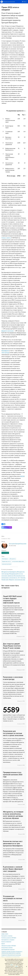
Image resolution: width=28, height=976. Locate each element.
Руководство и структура (6, 935)
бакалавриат (5, 558)
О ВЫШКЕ (4, 932)
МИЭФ (22, 476)
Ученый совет (5, 579)
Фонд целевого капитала (6, 947)
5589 (11, 709)
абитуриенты (13, 558)
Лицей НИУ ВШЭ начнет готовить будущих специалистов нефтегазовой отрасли (12, 599)
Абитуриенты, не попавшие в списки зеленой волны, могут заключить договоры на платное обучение (13, 815)
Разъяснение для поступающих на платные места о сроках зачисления (13, 733)
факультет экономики (7, 331)
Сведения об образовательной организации (11, 955)
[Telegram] (4, 524)
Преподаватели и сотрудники (7, 939)
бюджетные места (6, 561)
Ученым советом (6, 238)
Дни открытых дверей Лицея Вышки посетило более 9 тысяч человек (12, 646)
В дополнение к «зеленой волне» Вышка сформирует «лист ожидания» (13, 869)
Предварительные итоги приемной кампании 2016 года (12, 774)
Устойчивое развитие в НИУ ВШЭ (8, 937)
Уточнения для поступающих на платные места (12, 898)
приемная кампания (6, 564)
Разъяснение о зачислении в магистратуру (13, 678)
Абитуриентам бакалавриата (9, 572)
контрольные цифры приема (18, 561)
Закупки (3, 943)
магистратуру (5, 352)
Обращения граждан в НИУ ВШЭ (8, 945)
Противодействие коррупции (7, 949)
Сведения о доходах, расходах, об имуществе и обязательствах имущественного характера (11, 952)
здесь (12, 964)
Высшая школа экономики (9, 1)
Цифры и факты (4, 933)
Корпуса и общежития (6, 941)
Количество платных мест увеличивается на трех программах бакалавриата (13, 843)
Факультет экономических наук (17, 579)
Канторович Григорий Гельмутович (17, 543)
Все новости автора (12, 545)
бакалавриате (5, 350)
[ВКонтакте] (2, 524)
